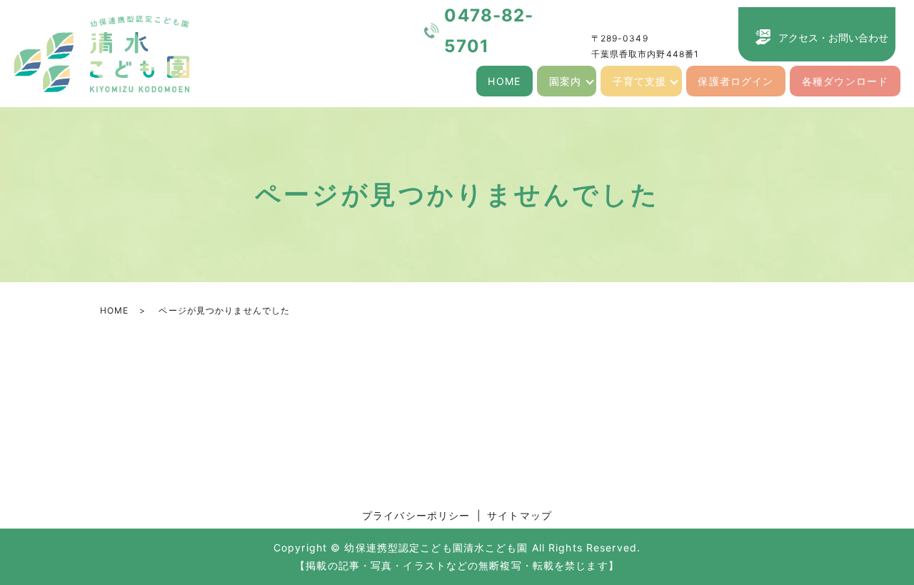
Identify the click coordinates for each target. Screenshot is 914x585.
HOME (504, 81)
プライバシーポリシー (416, 515)
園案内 (565, 81)
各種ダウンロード (845, 81)
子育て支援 (640, 81)
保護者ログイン (735, 81)
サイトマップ (519, 515)
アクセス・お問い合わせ (833, 37)
